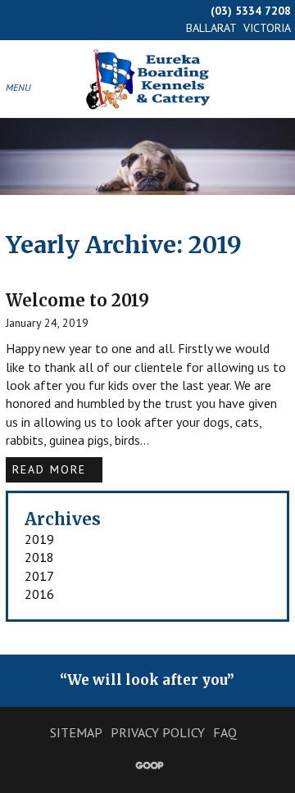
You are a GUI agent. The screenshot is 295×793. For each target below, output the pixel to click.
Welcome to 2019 (77, 300)
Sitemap (76, 732)
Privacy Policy (158, 732)
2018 (39, 557)
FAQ (225, 732)
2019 (39, 539)
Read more (51, 469)
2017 (39, 576)
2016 (39, 594)
